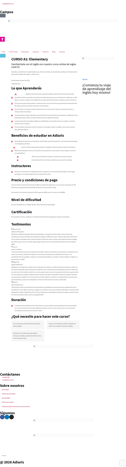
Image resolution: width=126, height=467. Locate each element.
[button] (2, 39)
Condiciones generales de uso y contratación (16, 406)
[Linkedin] (7, 417)
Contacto (62, 52)
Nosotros (46, 52)
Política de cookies (8, 402)
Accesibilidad (6, 398)
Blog (53, 52)
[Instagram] (11, 417)
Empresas (36, 52)
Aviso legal (5, 389)
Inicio (3, 52)
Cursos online (13, 52)
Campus (6, 12)
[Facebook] (2, 417)
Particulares (25, 52)
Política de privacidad (8, 394)
